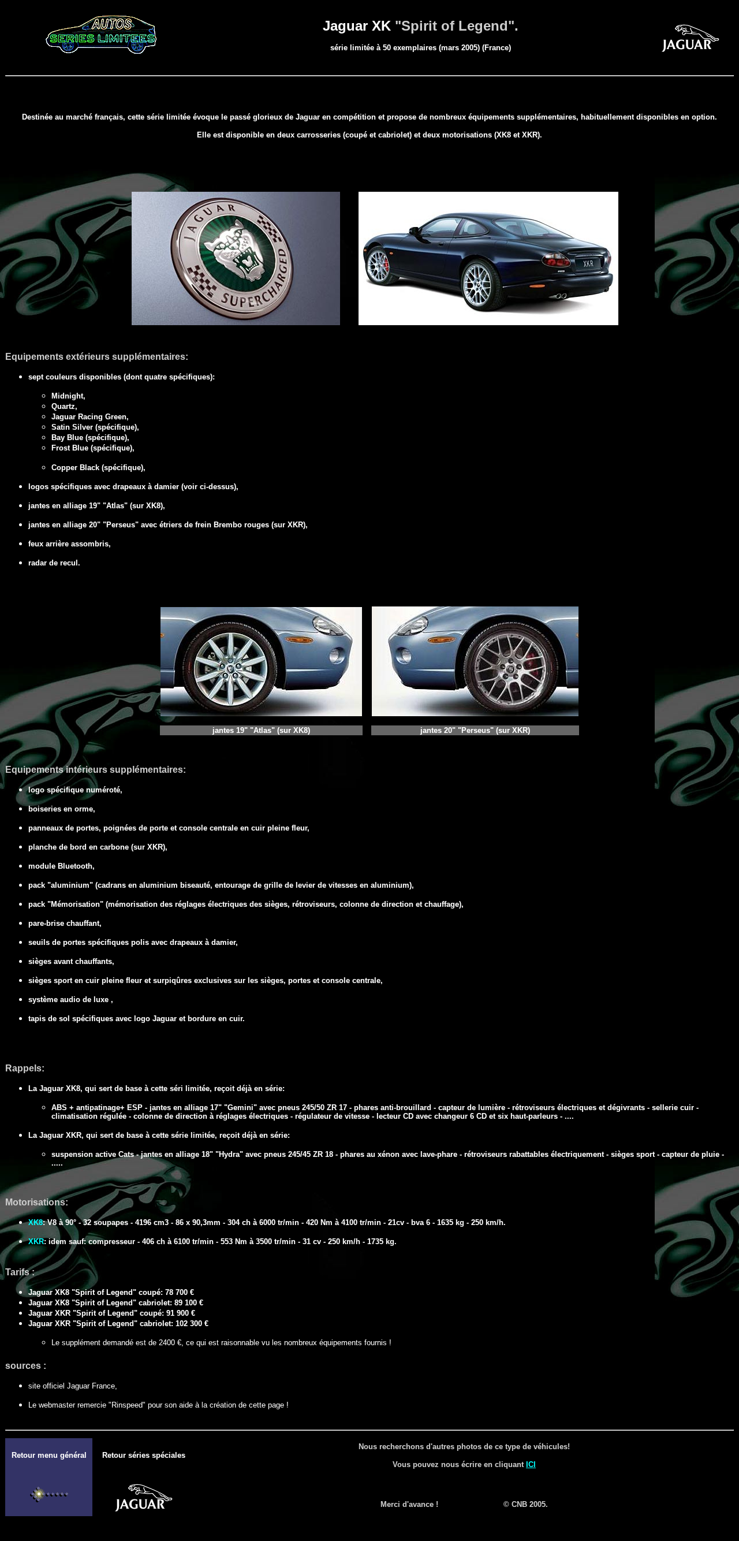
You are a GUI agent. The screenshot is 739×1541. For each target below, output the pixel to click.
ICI (531, 1464)
